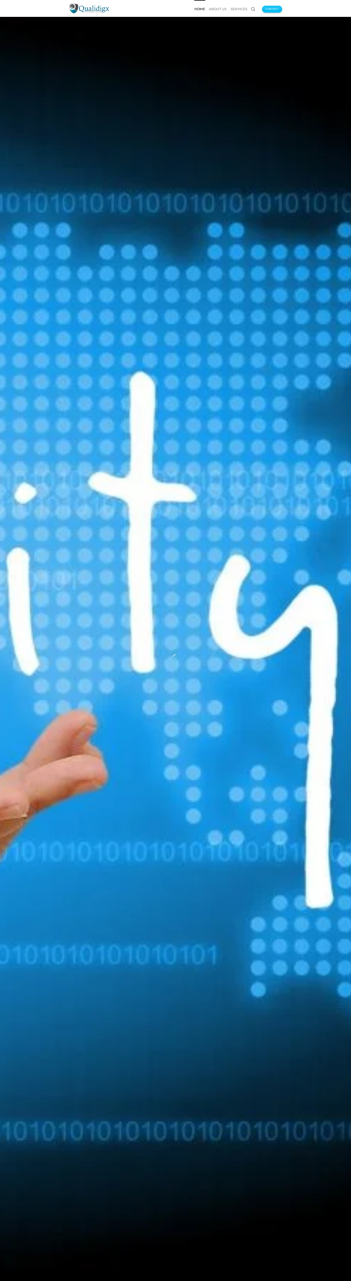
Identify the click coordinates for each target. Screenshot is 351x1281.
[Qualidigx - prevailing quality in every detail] (89, 8)
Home (199, 9)
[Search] (253, 9)
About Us (218, 9)
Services (239, 9)
